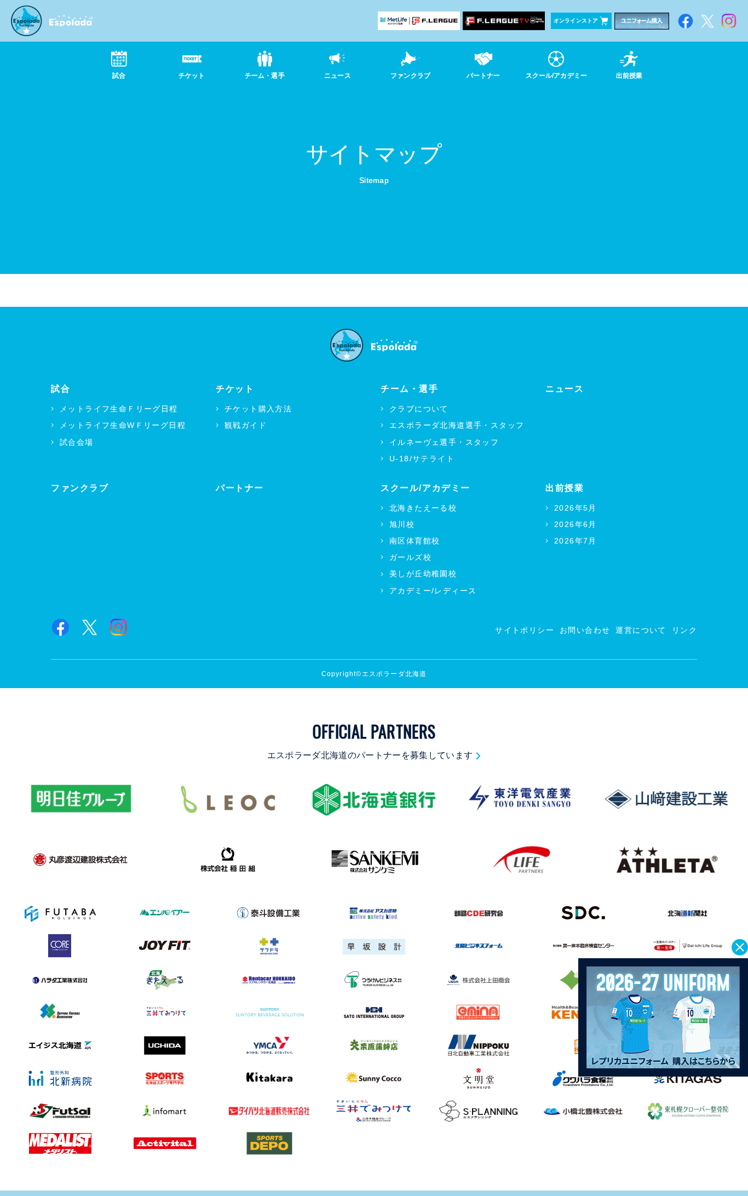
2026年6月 (575, 524)
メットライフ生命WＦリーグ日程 (123, 425)
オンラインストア (576, 21)
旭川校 (402, 524)
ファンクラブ (80, 488)
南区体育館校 (414, 540)
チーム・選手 (410, 388)
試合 (60, 388)
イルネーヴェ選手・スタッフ (444, 442)
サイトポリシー (524, 630)
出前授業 (564, 488)
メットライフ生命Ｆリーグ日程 (119, 408)
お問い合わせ (585, 630)
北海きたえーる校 (423, 507)
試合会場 (77, 442)
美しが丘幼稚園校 (423, 573)
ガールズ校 (410, 557)
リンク (684, 630)
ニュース (564, 388)
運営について (640, 630)
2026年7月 (575, 540)
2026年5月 (575, 507)
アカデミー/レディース (432, 590)
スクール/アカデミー (425, 488)
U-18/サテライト (421, 458)
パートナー (240, 488)
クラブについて (418, 408)
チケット (235, 388)
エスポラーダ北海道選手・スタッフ (456, 425)
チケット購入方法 (258, 408)
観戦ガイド (246, 425)
